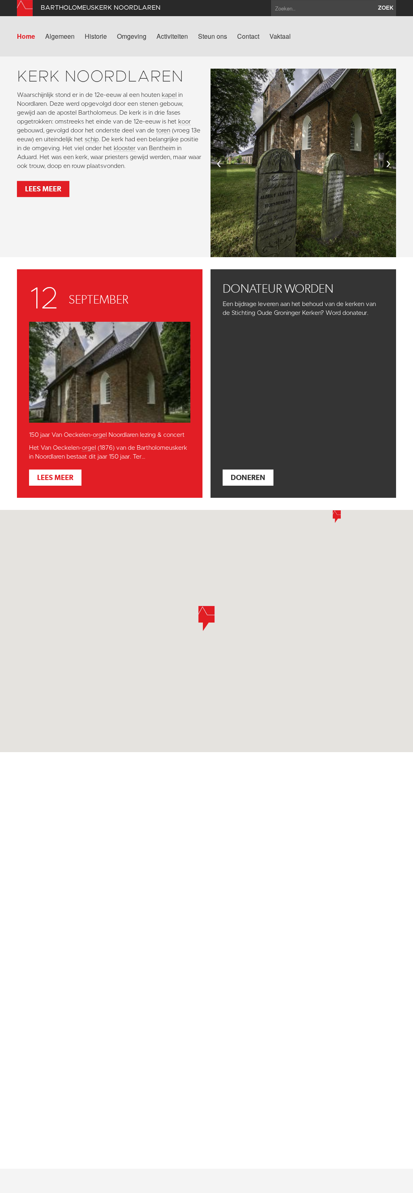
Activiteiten (172, 36)
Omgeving (131, 36)
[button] (337, 516)
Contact (248, 36)
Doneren (248, 477)
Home (26, 36)
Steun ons (212, 36)
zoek (386, 8)
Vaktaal (280, 36)
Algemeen (60, 36)
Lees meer (43, 189)
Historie (96, 36)
